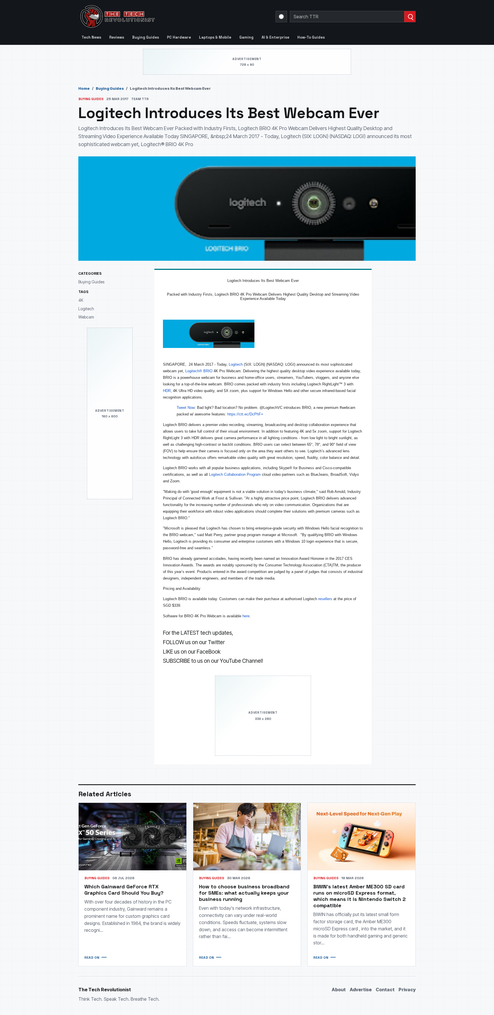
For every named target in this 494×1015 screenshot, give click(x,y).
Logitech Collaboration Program (235, 474)
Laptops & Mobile (215, 37)
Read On (91, 957)
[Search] (409, 16)
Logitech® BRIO (198, 371)
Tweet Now (186, 407)
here (246, 616)
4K (80, 300)
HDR (167, 391)
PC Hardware (179, 37)
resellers (324, 599)
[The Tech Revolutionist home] (158, 16)
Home (84, 88)
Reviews (116, 37)
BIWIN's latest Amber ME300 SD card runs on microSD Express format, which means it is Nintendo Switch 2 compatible (359, 896)
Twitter (216, 642)
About (339, 989)
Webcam (86, 317)
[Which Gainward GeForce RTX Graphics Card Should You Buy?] (132, 836)
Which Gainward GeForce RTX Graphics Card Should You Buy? (124, 889)
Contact (385, 989)
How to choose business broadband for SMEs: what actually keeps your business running (244, 892)
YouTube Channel (241, 661)
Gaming (246, 37)
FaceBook (208, 651)
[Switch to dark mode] (281, 16)
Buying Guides (145, 37)
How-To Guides (311, 37)
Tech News (91, 37)
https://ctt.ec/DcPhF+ (245, 414)
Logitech (86, 308)
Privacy (407, 989)
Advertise (361, 989)
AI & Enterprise (275, 37)
